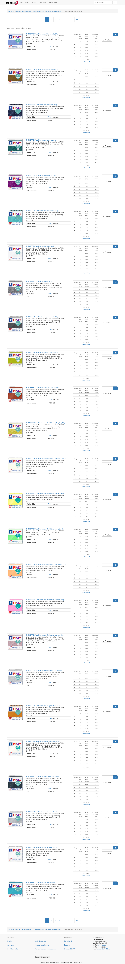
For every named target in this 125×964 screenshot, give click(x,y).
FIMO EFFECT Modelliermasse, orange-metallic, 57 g (43, 706)
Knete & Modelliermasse (53, 11)
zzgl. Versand (86, 62)
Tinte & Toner (24, 2)
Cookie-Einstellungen (42, 957)
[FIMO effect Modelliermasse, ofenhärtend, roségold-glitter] (15, 642)
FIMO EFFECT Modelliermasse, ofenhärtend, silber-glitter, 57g (45, 670)
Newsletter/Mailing (12, 949)
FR (74, 949)
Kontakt (9, 941)
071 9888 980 (102, 945)
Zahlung (38, 953)
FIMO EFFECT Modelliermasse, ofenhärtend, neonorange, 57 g (46, 564)
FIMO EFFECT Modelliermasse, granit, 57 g (40, 281)
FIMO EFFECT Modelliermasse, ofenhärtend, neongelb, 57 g (45, 494)
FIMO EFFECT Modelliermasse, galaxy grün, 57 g (41, 140)
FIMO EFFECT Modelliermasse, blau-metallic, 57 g (42, 34)
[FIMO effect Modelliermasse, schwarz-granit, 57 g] (15, 783)
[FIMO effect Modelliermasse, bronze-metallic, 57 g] (15, 76)
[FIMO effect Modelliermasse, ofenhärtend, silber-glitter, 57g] (15, 677)
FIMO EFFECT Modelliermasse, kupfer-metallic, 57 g (42, 387)
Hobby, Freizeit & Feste (23, 11)
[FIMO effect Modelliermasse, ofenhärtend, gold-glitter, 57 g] (15, 430)
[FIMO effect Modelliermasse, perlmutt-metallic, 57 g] (15, 748)
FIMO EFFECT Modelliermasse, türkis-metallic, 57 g (42, 882)
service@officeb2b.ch (104, 949)
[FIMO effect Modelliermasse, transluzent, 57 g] (15, 854)
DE (71, 949)
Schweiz (66, 949)
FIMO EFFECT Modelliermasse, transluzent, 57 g (41, 847)
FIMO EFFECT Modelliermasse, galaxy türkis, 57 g (42, 211)
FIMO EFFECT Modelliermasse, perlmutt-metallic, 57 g (43, 741)
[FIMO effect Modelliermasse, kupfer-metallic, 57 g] (15, 394)
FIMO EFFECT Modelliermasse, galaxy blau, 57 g (41, 105)
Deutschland (68, 941)
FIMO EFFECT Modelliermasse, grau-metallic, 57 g (42, 317)
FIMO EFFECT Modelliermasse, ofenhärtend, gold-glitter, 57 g (45, 423)
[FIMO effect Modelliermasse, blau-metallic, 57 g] (15, 41)
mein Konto (42, 2)
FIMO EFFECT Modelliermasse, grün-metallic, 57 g (42, 352)
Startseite (11, 11)
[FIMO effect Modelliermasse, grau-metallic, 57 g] (15, 323)
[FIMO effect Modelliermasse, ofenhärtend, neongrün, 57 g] (15, 536)
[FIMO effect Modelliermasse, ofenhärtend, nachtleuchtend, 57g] (15, 465)
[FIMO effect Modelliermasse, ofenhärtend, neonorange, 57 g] (15, 571)
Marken (34, 2)
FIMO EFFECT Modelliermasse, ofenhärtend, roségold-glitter (45, 635)
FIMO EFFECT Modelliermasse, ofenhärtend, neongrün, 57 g (45, 529)
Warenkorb (54, 2)
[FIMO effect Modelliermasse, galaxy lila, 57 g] (15, 182)
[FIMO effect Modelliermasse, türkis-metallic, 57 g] (15, 889)
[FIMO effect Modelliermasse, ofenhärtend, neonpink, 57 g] (15, 606)
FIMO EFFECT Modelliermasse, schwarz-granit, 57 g (42, 776)
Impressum (10, 945)
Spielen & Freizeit (38, 11)
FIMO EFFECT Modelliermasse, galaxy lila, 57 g (41, 175)
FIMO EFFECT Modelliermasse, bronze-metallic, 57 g (42, 69)
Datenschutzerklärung (42, 945)
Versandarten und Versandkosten (45, 949)
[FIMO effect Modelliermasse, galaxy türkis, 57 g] (15, 217)
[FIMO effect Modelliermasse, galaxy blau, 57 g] (15, 111)
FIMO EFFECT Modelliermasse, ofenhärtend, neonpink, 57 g (45, 600)
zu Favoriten (107, 40)
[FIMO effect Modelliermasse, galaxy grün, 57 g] (15, 147)
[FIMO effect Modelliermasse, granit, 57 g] (15, 288)
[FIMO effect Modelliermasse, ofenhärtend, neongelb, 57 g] (15, 500)
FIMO (50, 46)
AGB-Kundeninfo (40, 941)
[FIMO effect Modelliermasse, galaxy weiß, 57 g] (15, 253)
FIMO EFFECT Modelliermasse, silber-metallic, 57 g (42, 812)
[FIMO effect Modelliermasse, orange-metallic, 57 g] (15, 712)
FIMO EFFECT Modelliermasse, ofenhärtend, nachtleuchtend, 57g (46, 458)
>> (77, 19)
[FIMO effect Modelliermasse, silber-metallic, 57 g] (15, 818)
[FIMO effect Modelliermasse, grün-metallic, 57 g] (15, 359)
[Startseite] (12, 2)
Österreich (67, 945)
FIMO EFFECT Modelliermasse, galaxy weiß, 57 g (41, 246)
